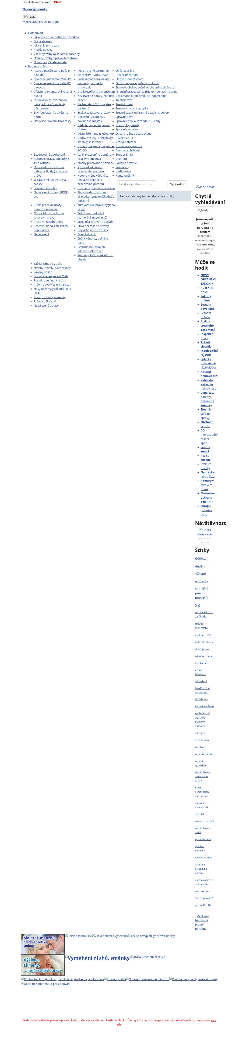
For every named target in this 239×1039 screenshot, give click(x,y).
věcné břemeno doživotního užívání (203, 776)
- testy (206, 510)
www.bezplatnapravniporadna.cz (111, 999)
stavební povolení (204, 821)
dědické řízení (202, 740)
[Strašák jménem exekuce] (147, 957)
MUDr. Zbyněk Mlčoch (172, 999)
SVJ (209, 635)
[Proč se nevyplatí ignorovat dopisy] (193, 979)
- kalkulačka (208, 363)
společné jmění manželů (201, 593)
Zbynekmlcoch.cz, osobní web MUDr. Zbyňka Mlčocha (85, 1012)
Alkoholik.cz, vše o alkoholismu (143, 1012)
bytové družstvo (204, 706)
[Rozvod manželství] (78, 936)
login (200, 1007)
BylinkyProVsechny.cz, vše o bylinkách (82, 1016)
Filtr (161, 184)
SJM (197, 605)
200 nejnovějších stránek (177, 1007)
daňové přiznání (203, 857)
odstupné (200, 733)
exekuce (200, 635)
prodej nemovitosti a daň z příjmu (202, 792)
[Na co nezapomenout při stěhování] (45, 983)
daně (210, 656)
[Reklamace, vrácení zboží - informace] (151, 936)
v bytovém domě (207, 485)
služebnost (201, 699)
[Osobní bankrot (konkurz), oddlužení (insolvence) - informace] (62, 979)
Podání (208, 325)
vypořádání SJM (203, 905)
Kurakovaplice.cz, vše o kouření (186, 1012)
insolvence (201, 663)
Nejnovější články (35, 9)
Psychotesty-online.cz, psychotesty (133, 1016)
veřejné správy (206, 414)
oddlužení (201, 681)
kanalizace (200, 747)
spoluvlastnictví (203, 839)
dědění (200, 566)
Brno (209, 497)
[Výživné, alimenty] (43, 964)
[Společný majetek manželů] (43, 944)
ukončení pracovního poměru (201, 868)
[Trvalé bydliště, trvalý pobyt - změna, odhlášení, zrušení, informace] (115, 979)
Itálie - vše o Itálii (170, 1016)
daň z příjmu (202, 649)
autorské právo (203, 891)
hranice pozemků (204, 898)
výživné (200, 574)
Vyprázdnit (177, 184)
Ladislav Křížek (85, 1007)
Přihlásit (29, 17)
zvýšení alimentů (204, 754)
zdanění (200, 656)
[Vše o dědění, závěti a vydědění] (109, 936)
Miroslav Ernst (149, 1007)
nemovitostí (208, 384)
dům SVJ (199, 814)
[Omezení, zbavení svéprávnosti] (147, 979)
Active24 (56, 1007)
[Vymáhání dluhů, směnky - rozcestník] (97, 957)
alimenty (201, 581)
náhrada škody (204, 642)
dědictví (201, 558)
